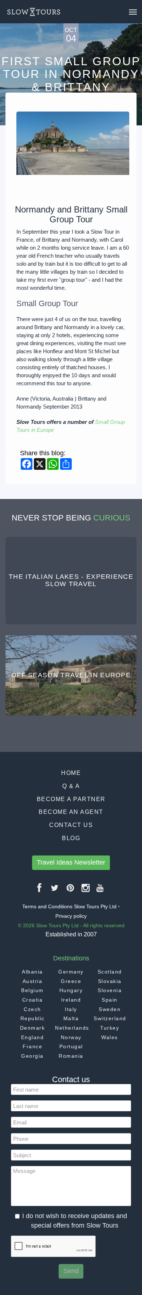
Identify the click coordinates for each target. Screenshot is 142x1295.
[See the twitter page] (55, 891)
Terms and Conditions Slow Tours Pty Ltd (69, 906)
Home (71, 773)
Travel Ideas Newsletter (71, 862)
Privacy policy (71, 916)
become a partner (71, 799)
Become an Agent (71, 812)
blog (71, 838)
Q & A (71, 786)
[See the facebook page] (40, 891)
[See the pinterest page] (71, 891)
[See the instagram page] (86, 891)
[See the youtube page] (100, 891)
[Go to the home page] (33, 12)
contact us (71, 825)
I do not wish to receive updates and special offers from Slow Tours (74, 1220)
